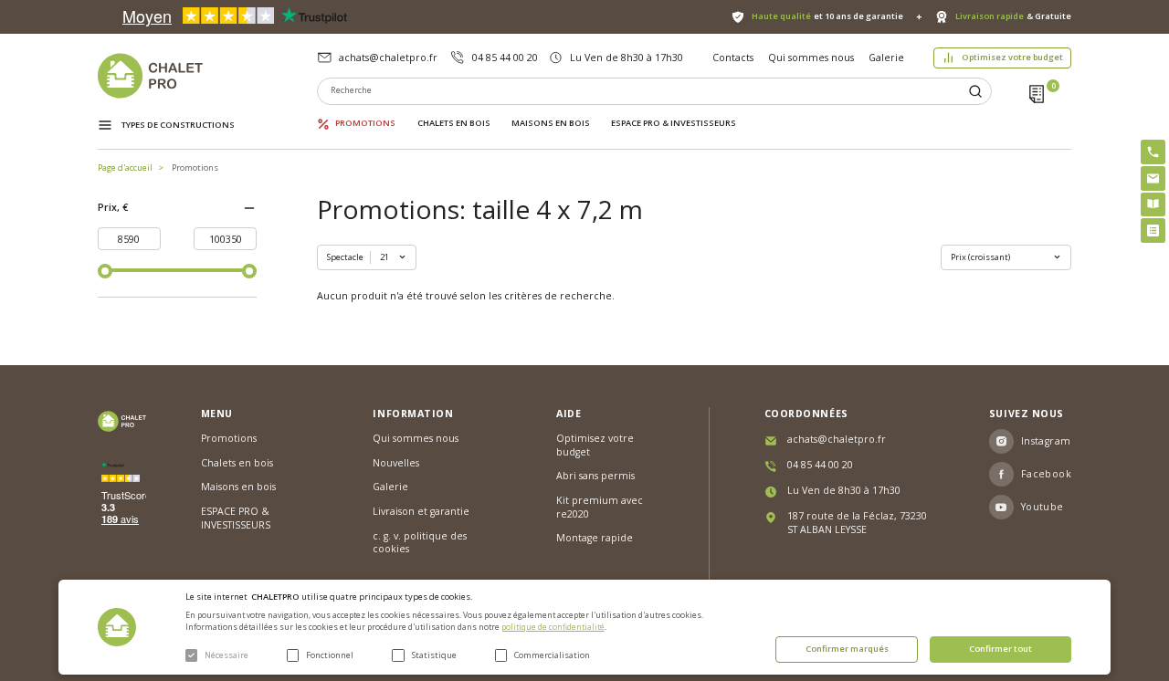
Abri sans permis (595, 475)
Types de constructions (178, 125)
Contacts (732, 57)
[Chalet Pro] (208, 76)
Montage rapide (594, 537)
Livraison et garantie (421, 511)
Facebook (1046, 473)
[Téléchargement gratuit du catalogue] (1153, 205)
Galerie (886, 57)
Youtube (1042, 506)
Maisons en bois (550, 123)
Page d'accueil (125, 167)
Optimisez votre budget (1012, 57)
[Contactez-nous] (1153, 178)
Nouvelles (396, 462)
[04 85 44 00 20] (1153, 152)
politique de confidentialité (553, 627)
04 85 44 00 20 (505, 57)
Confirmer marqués (847, 649)
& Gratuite (1013, 16)
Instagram (1046, 441)
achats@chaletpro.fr (388, 57)
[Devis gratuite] (1153, 230)
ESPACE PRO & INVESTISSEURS (673, 123)
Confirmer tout (1000, 649)
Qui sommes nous (811, 57)
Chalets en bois (453, 123)
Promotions (365, 123)
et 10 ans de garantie (827, 16)
